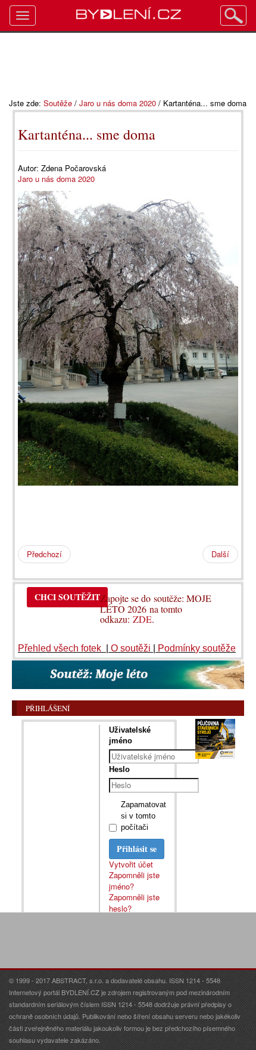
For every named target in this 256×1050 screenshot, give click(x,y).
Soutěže (57, 103)
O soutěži (131, 648)
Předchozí (44, 554)
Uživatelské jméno (130, 735)
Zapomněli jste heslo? (134, 902)
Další (220, 554)
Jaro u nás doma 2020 (117, 103)
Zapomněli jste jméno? (134, 880)
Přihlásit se (137, 848)
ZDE (142, 619)
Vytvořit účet (131, 864)
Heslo (119, 769)
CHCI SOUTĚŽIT (67, 597)
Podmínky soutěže (197, 648)
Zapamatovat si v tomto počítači (143, 816)
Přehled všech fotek (61, 648)
